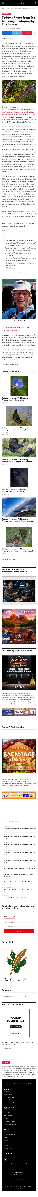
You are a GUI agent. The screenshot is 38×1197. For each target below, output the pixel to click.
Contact (6, 1146)
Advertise (6, 1140)
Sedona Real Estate (9, 1134)
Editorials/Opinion (9, 1100)
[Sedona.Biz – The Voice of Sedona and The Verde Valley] (19, 3)
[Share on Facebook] (7, 33)
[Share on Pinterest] (27, 33)
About (5, 1143)
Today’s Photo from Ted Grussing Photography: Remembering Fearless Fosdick (17, 430)
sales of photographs (17, 335)
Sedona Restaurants (10, 1124)
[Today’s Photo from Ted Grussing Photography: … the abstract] (19, 477)
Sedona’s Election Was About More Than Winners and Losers (20, 829)
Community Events (9, 1121)
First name (5, 1055)
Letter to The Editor (9, 1103)
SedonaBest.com (19, 1180)
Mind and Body (8, 1115)
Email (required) (7, 1048)
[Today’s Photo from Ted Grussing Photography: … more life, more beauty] (19, 507)
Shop (5, 1137)
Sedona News (8, 1094)
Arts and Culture (8, 1113)
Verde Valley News (9, 1097)
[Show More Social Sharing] (34, 33)
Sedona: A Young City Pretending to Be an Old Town (19, 868)
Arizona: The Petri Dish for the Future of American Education (19, 875)
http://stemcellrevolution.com (11, 109)
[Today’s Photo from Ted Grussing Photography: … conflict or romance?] (19, 447)
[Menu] (3, 3)
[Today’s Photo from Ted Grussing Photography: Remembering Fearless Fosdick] (19, 416)
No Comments (17, 28)
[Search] (35, 3)
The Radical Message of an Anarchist (15, 898)
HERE (11, 785)
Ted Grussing (6, 13)
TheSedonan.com (19, 1175)
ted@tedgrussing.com (13, 330)
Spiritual (6, 1118)
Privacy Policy (20, 1187)
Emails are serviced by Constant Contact (16, 1076)
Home (3, 8)
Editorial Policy (8, 1148)
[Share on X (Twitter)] (17, 33)
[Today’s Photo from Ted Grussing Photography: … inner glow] (19, 386)
